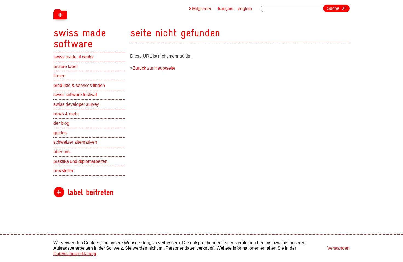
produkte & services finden (79, 85)
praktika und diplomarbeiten (80, 161)
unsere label (65, 66)
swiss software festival (75, 94)
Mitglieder (201, 8)
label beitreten (90, 192)
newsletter (63, 170)
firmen (59, 75)
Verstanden (338, 248)
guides (60, 132)
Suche (333, 8)
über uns (61, 151)
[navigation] (108, 24)
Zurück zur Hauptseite (154, 68)
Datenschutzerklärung (74, 253)
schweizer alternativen (75, 142)
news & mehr (66, 114)
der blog (61, 123)
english (245, 8)
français (225, 8)
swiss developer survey (76, 104)
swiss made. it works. (74, 57)
